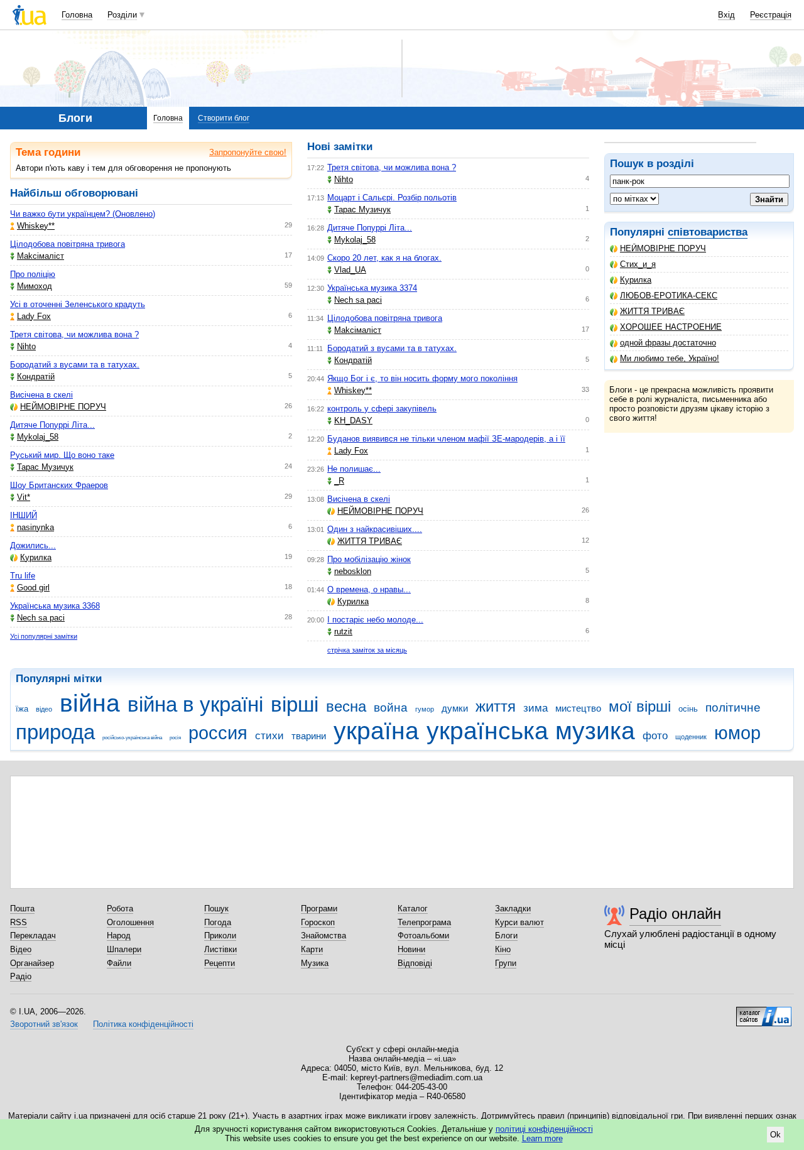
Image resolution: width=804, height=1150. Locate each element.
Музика (315, 963)
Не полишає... (354, 469)
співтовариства (707, 232)
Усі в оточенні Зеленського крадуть (77, 304)
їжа (22, 708)
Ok (775, 1134)
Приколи (220, 935)
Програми (319, 908)
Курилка (635, 280)
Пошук (216, 908)
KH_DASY (353, 420)
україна (376, 730)
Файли (119, 963)
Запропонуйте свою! (247, 152)
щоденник (691, 736)
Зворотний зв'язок (44, 1024)
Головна (77, 14)
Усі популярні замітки (43, 636)
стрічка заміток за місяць (367, 650)
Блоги (506, 935)
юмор (737, 733)
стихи (269, 736)
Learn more (542, 1138)
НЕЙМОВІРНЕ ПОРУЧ (663, 248)
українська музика (530, 730)
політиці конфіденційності (544, 1129)
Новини (411, 949)
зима (535, 708)
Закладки (513, 908)
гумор (424, 709)
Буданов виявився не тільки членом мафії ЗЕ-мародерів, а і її (446, 438)
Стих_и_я (638, 264)
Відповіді (415, 963)
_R (339, 480)
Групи (505, 963)
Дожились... (33, 545)
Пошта (22, 908)
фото (655, 736)
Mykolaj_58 (37, 437)
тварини (308, 735)
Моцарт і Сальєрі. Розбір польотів (392, 197)
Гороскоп (318, 922)
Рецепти (219, 963)
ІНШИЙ (23, 515)
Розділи (122, 14)
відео (44, 709)
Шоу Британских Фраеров (59, 485)
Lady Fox (34, 316)
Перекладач (33, 935)
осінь (688, 708)
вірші (294, 704)
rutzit (343, 631)
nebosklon (352, 571)
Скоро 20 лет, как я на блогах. (384, 258)
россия (217, 733)
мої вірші (640, 706)
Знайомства (323, 935)
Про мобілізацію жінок (369, 559)
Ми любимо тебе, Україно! (669, 358)
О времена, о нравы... (369, 589)
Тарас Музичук (45, 467)
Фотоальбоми (423, 935)
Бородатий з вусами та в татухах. (74, 364)
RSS (18, 922)
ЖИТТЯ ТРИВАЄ (652, 311)
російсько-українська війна (132, 737)
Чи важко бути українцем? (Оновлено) (82, 214)
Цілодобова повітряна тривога (67, 244)
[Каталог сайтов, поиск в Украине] (763, 1012)
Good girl (33, 587)
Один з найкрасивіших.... (374, 529)
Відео (20, 949)
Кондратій (36, 376)
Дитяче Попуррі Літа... (52, 425)
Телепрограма (424, 922)
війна (90, 703)
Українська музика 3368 (55, 605)
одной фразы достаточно (668, 342)
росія (175, 737)
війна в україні (195, 704)
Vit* (23, 497)
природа (55, 732)
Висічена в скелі (41, 394)
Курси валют (519, 922)
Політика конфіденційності (143, 1024)
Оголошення (130, 922)
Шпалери (124, 949)
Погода (217, 922)
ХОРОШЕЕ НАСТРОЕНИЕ (671, 327)
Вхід (726, 14)
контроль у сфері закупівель (382, 408)
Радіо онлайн (675, 913)
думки (455, 708)
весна (346, 706)
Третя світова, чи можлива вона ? (74, 334)
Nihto (26, 346)
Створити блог (223, 118)
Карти (312, 949)
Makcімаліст (40, 256)
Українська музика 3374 (372, 288)
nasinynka (35, 527)
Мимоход (34, 286)
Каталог (413, 908)
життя (495, 706)
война (391, 707)
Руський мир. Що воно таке (62, 455)
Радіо (20, 976)
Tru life (22, 575)
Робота (120, 908)
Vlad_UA (350, 269)
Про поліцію (32, 274)
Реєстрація (770, 14)
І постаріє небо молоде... (375, 619)
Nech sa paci (41, 617)
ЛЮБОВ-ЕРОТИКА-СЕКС (668, 295)
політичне (733, 707)
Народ (119, 935)
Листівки (220, 949)
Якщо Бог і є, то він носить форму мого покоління (422, 378)
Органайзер (32, 963)
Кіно (503, 949)
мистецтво (578, 708)
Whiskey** (36, 226)
